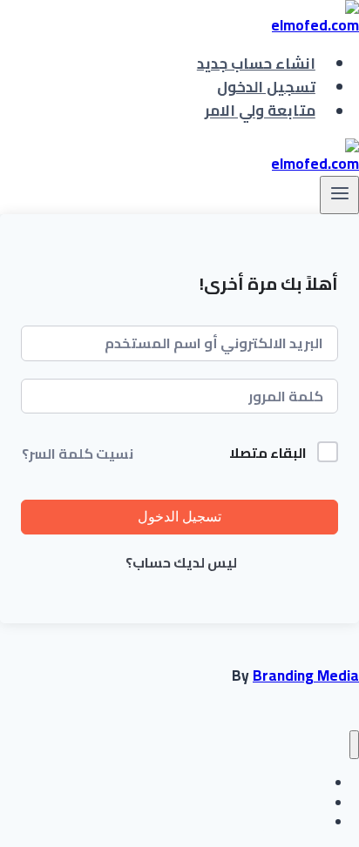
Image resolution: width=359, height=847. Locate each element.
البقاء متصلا (268, 453)
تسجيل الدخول (266, 87)
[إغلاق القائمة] (354, 744)
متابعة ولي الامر (260, 111)
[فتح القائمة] (339, 195)
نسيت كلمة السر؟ (77, 453)
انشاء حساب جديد (256, 63)
